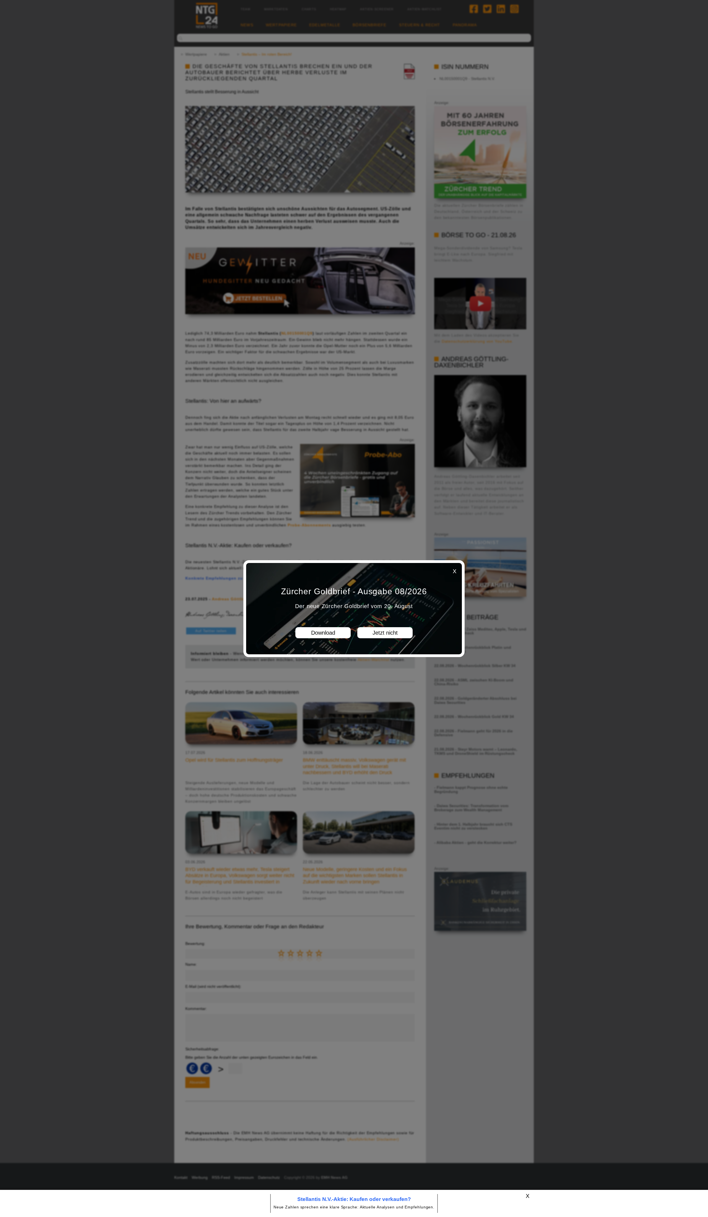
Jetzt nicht (385, 633)
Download (323, 633)
